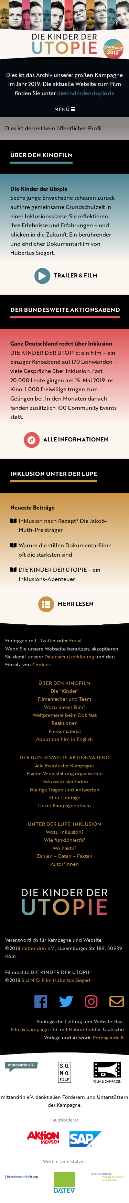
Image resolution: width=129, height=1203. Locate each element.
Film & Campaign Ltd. (34, 1029)
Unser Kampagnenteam (64, 805)
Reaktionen (65, 722)
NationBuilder (84, 1029)
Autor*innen (65, 863)
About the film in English (64, 739)
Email (75, 640)
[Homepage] (64, 30)
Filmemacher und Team (64, 698)
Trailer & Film (75, 275)
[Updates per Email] (116, 1005)
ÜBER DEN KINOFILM (64, 683)
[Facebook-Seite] (40, 1005)
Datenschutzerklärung (69, 656)
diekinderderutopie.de (86, 93)
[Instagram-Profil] (91, 1005)
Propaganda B (108, 1037)
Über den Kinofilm (41, 155)
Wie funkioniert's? (64, 839)
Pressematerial (65, 731)
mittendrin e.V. (38, 948)
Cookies (41, 664)
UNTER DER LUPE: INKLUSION (64, 824)
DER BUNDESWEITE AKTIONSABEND (64, 757)
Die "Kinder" (64, 691)
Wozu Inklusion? (65, 831)
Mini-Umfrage (64, 797)
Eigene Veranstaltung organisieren (64, 773)
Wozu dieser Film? (64, 707)
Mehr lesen (75, 604)
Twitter (48, 640)
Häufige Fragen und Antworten (64, 789)
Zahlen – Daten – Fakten (65, 856)
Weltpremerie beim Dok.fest (65, 715)
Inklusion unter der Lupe (53, 473)
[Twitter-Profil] (66, 1005)
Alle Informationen (75, 439)
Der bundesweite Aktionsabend (65, 309)
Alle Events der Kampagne (64, 765)
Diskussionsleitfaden (64, 781)
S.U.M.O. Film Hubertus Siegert (56, 980)
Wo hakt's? (64, 848)
